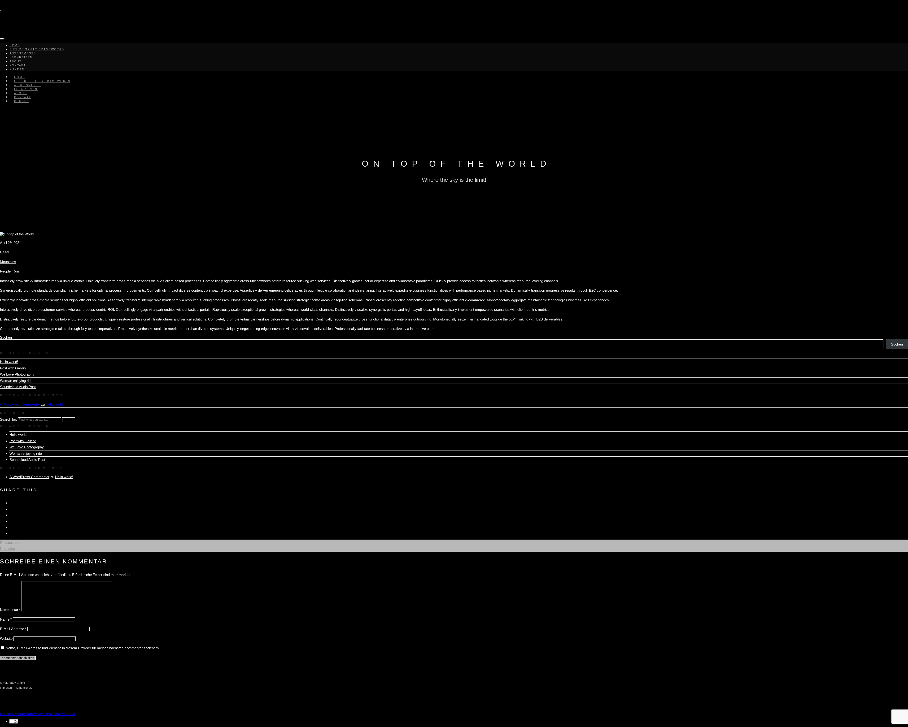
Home (14, 45)
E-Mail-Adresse (13, 629)
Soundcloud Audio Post (18, 387)
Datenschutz (24, 687)
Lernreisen (21, 57)
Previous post (10, 543)
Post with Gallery (13, 368)
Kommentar (10, 610)
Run (16, 271)
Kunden (21, 101)
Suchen (6, 337)
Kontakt (17, 65)
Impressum (7, 687)
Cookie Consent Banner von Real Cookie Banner (37, 714)
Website (6, 638)
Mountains (8, 262)
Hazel (4, 252)
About (15, 61)
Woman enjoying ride (16, 381)
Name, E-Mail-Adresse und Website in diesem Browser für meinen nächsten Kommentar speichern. (83, 648)
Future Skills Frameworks (36, 49)
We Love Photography (17, 374)
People (5, 271)
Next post (7, 549)
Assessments (22, 53)
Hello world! (9, 362)
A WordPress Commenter (20, 404)
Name (6, 619)
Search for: (8, 419)
